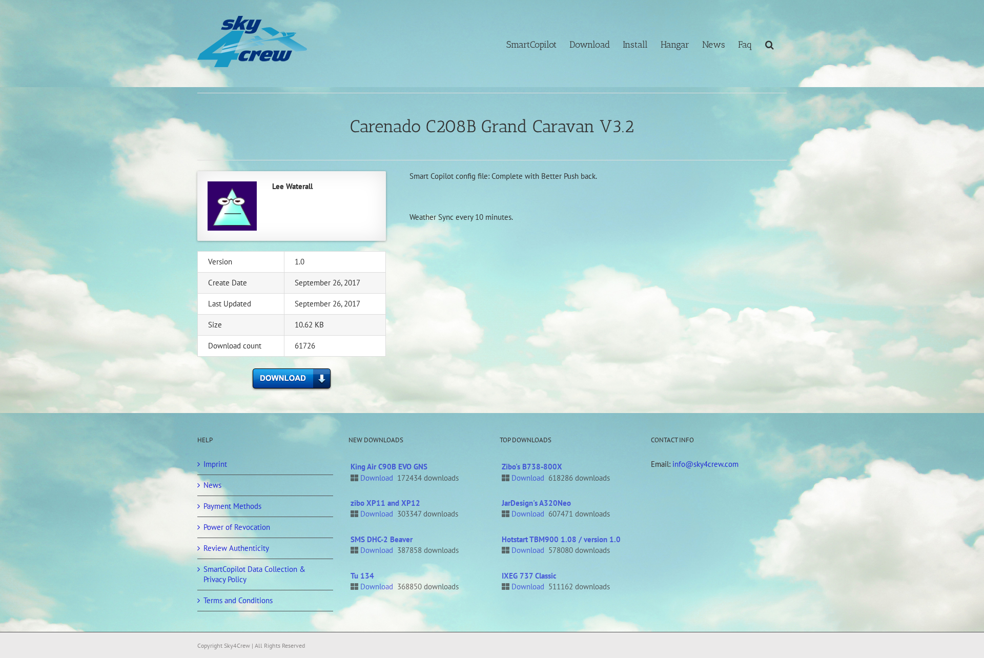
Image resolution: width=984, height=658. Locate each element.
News (212, 485)
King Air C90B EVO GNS (389, 466)
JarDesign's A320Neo (536, 503)
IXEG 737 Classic (529, 576)
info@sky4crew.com (705, 464)
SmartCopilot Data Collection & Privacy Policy (254, 574)
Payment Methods (232, 506)
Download (376, 478)
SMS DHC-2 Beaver (382, 539)
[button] (769, 43)
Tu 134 (362, 576)
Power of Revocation (236, 527)
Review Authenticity (236, 548)
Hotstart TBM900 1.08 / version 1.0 (561, 539)
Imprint (215, 464)
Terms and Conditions (238, 600)
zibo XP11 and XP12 (385, 503)
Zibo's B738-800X (532, 466)
